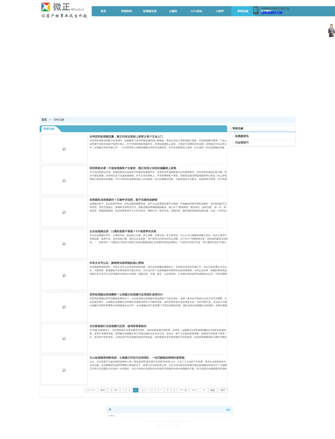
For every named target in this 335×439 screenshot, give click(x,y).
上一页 (113, 390)
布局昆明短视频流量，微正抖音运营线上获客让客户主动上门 (126, 136)
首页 (44, 119)
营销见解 (59, 119)
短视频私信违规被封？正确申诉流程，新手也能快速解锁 (123, 199)
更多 (228, 410)
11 (110, 409)
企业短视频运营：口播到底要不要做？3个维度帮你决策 (123, 231)
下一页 (183, 390)
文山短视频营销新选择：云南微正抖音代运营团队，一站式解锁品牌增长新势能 (137, 357)
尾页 (222, 390)
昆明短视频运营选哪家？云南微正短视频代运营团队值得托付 (126, 294)
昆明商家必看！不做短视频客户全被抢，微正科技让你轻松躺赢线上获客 (133, 168)
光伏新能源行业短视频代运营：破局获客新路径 (118, 326)
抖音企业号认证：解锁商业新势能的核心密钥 (117, 262)
